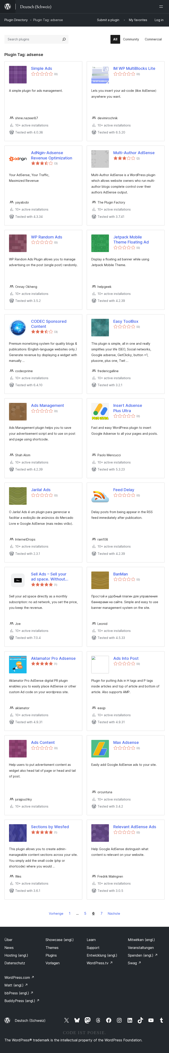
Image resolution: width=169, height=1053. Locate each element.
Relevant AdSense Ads (134, 826)
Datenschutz (14, 963)
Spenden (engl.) (143, 955)
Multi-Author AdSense (134, 152)
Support (93, 947)
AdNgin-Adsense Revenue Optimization (51, 155)
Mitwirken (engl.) (141, 940)
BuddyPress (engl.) (22, 1001)
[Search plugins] (64, 39)
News (9, 947)
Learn (91, 940)
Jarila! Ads (41, 489)
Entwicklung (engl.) (102, 955)
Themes (52, 947)
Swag (134, 963)
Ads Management (47, 405)
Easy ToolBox (125, 321)
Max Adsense (126, 742)
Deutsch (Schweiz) (30, 1020)
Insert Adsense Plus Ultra (127, 408)
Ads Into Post (126, 658)
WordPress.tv (100, 963)
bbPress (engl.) (18, 993)
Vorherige (56, 913)
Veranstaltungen (141, 947)
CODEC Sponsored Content (48, 324)
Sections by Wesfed (50, 826)
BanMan (120, 574)
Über (8, 940)
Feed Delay (123, 489)
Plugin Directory (16, 20)
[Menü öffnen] (162, 6)
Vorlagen (53, 963)
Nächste (114, 913)
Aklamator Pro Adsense (53, 658)
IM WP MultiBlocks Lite (134, 68)
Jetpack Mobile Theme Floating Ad (131, 239)
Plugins (51, 955)
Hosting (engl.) (16, 955)
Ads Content (43, 742)
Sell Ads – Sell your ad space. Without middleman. (48, 577)
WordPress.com (19, 977)
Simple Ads (41, 68)
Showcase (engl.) (60, 940)
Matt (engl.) (16, 985)
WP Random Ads (46, 237)
